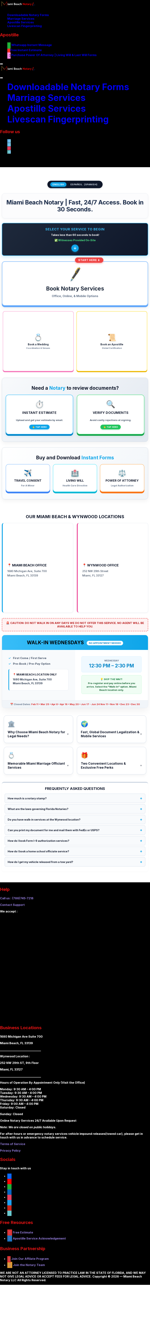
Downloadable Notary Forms (28, 15)
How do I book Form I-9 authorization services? (38, 840)
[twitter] (9, 1202)
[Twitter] (9, 144)
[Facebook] (9, 140)
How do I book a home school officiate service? (38, 851)
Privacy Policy (10, 1150)
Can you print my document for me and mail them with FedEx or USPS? (54, 830)
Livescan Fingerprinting (24, 26)
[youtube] (9, 1181)
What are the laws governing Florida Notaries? (38, 809)
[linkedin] (9, 1192)
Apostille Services (20, 22)
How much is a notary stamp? (27, 798)
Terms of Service (12, 1144)
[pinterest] (9, 1208)
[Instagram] (9, 148)
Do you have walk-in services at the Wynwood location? (44, 819)
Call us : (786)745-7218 (16, 898)
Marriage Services (20, 18)
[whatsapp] (9, 151)
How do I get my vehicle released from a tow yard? (40, 861)
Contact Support (12, 905)
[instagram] (9, 1197)
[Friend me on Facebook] (9, 1176)
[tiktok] (9, 1213)
